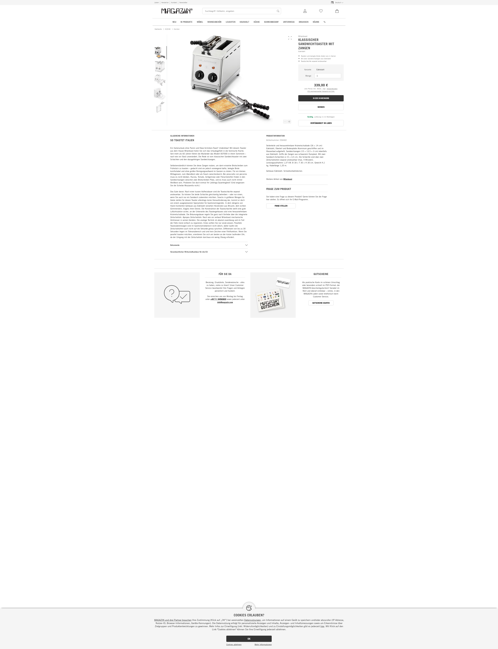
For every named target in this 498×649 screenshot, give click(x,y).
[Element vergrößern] (289, 121)
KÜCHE (168, 29)
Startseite (158, 29)
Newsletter (183, 2)
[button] (290, 38)
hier (322, 626)
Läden (156, 2)
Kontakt (174, 2)
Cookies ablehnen (233, 644)
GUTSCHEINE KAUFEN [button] (321, 303)
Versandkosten (332, 89)
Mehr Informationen (263, 644)
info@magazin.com (225, 302)
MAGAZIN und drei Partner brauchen (173, 620)
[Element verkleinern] (285, 121)
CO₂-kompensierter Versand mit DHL (321, 91)
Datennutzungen (252, 620)
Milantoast (287, 179)
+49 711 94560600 (218, 299)
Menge (308, 76)
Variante (307, 69)
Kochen (176, 29)
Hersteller (165, 2)
